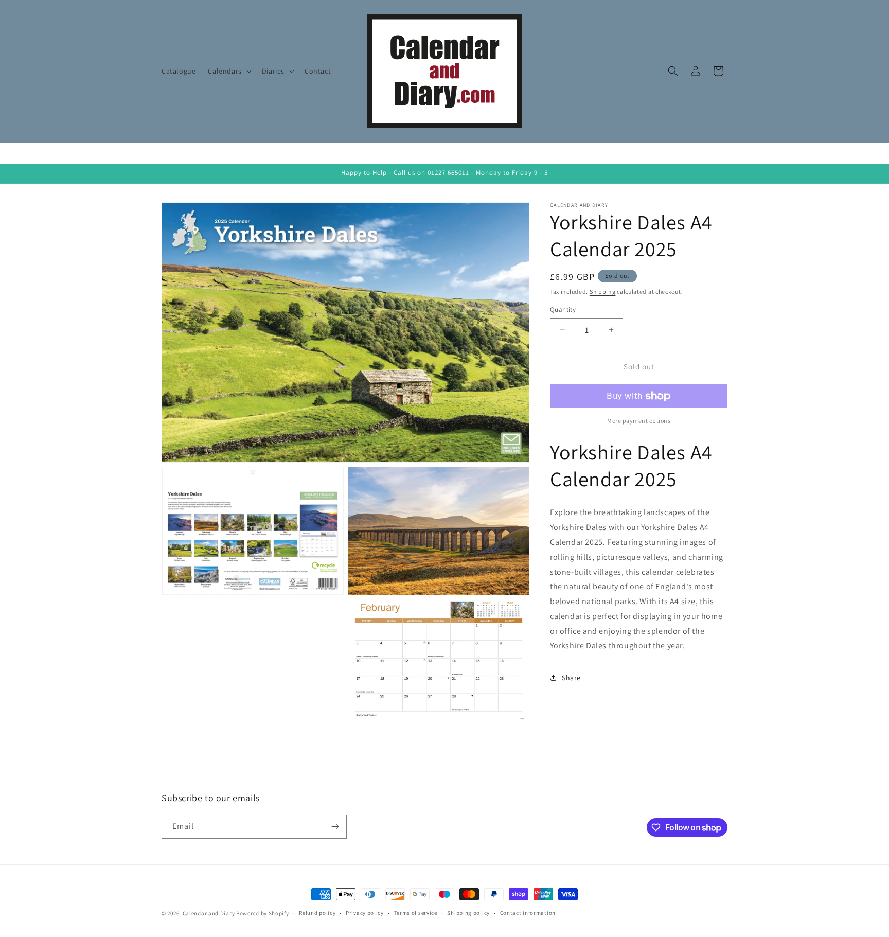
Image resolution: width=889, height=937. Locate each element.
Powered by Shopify (262, 913)
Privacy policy (365, 912)
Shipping (603, 291)
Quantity (563, 309)
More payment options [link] (638, 421)
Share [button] (571, 677)
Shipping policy (468, 912)
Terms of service (415, 912)
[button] (228, 71)
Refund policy (317, 912)
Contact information (528, 912)
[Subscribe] (335, 827)
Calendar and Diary (209, 913)
